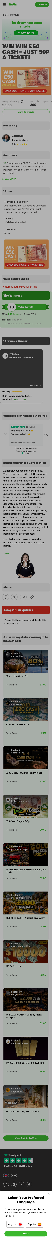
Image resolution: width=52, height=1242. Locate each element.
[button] (15, 1224)
